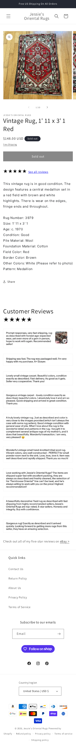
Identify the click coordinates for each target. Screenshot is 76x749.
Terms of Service (19, 607)
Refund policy (23, 733)
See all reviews (38, 172)
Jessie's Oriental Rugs (35, 728)
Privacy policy (43, 733)
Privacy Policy (17, 597)
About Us (14, 588)
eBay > (64, 541)
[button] (8, 16)
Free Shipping (10, 144)
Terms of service (63, 733)
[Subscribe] (59, 634)
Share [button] (11, 282)
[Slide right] (47, 107)
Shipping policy (40, 739)
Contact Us (15, 569)
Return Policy (17, 578)
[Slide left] (28, 107)
